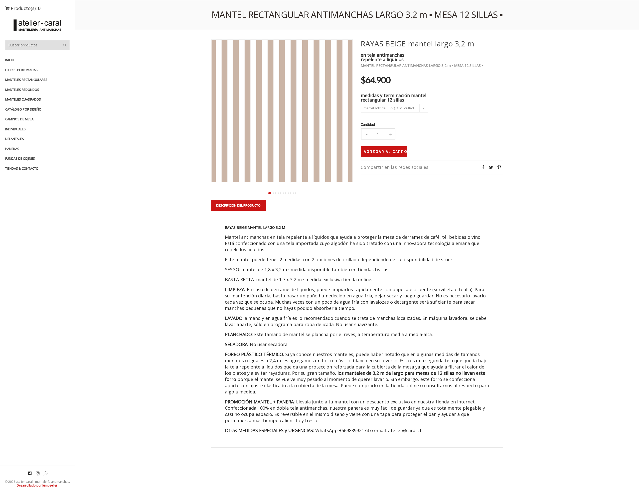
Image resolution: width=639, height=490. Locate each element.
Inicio (9, 60)
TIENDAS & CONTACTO (21, 168)
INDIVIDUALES (15, 129)
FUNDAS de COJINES (20, 158)
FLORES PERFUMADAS (21, 70)
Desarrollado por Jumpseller (37, 485)
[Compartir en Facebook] (483, 167)
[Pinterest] (499, 167)
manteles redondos (22, 89)
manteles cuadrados (23, 99)
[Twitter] (491, 167)
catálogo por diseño (23, 109)
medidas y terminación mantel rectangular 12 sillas (393, 97)
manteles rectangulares (26, 79)
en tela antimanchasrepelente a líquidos (382, 57)
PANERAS (12, 148)
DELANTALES (14, 138)
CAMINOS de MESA (19, 119)
